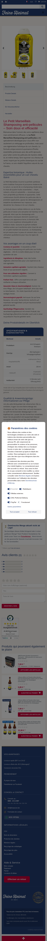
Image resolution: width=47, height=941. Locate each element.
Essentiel (14, 489)
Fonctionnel (25, 502)
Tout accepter (15, 512)
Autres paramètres (14, 507)
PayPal (13, 502)
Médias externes (17, 493)
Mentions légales (25, 476)
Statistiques (27, 489)
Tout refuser (32, 512)
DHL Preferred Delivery (19, 498)
